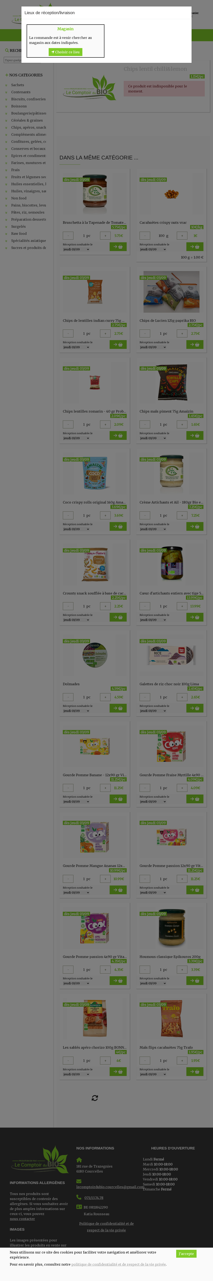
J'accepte (186, 1254)
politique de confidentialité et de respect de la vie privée (118, 1264)
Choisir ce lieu (67, 52)
